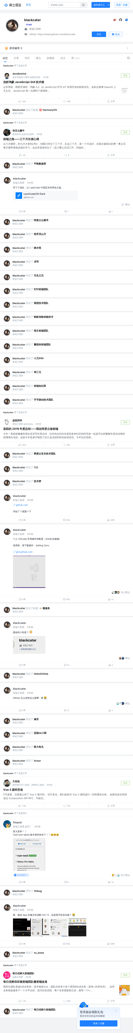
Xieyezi (17, 822)
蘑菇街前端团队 (42, 344)
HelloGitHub (41, 673)
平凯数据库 (40, 163)
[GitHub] (120, 20)
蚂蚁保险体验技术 (43, 316)
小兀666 (39, 358)
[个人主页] (126, 20)
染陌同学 (17, 420)
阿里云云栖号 (41, 220)
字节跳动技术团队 (43, 399)
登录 (121, 4)
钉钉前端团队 (41, 289)
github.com (22, 505)
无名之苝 (39, 275)
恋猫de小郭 (40, 732)
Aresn (37, 760)
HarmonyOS (50, 109)
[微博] (114, 20)
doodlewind (19, 73)
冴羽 (36, 261)
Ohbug (38, 891)
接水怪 (37, 247)
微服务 (46, 608)
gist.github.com (24, 551)
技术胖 (37, 481)
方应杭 (16, 781)
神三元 (37, 372)
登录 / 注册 (98, 1023)
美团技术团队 (41, 303)
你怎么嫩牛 (18, 130)
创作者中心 (99, 4)
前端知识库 (40, 385)
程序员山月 (40, 234)
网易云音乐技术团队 (45, 453)
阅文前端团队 (41, 330)
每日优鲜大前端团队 (23, 973)
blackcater (8, 65)
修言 (36, 719)
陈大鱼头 (39, 746)
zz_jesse (39, 952)
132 (36, 467)
